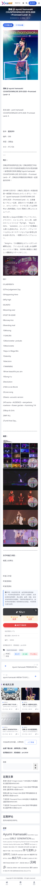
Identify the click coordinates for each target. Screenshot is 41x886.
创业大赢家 (32, 847)
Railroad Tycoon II (26, 841)
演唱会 (23, 18)
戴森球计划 (33, 855)
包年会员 (31, 617)
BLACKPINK (31, 835)
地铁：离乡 (11, 851)
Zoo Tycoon (33, 844)
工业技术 (13, 854)
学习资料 (28, 850)
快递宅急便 (20, 854)
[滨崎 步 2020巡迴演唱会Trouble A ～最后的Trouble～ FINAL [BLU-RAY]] (30, 719)
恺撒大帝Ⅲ (26, 854)
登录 (33, 3)
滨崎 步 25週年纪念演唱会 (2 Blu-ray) (30, 705)
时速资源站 (20, 878)
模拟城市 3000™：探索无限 (17, 863)
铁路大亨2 (7, 871)
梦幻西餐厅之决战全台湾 (28, 858)
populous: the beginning (14, 841)
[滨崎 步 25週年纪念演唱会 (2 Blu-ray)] (30, 694)
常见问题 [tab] (20, 25)
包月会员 (15, 617)
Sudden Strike (20, 844)
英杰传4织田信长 (24, 867)
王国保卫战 (9, 867)
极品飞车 (16, 857)
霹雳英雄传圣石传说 (18, 871)
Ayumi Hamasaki (12, 650)
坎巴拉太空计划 (18, 851)
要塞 (31, 868)
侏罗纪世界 (26, 847)
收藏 (26, 654)
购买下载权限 (21, 625)
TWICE (26, 844)
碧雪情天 (15, 867)
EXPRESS (7, 839)
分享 (18, 654)
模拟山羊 (27, 863)
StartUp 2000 (12, 844)
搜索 (4, 762)
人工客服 (23, 748)
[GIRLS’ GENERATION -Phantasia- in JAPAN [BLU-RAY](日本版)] (10, 719)
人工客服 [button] (31, 742)
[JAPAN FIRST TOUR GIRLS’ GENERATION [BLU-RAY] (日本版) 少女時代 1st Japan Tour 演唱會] (10, 694)
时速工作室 (8, 655)
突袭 (19, 867)
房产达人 (5, 858)
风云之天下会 (27, 871)
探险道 (10, 858)
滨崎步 (21, 650)
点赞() (34, 654)
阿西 (11, 871)
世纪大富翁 (12, 847)
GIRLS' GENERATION (20, 838)
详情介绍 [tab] (9, 25)
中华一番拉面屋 (19, 847)
